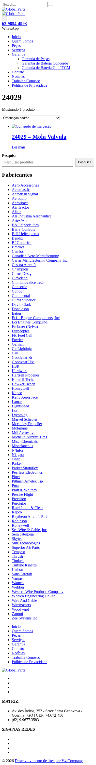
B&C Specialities (25, 225)
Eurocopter (20, 331)
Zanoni (17, 614)
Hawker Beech (23, 384)
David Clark (21, 304)
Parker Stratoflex (25, 468)
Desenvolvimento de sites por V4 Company (49, 761)
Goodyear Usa (23, 362)
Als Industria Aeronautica (31, 216)
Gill (15, 353)
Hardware (19, 371)
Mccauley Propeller (27, 424)
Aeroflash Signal (25, 194)
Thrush (17, 556)
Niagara (18, 455)
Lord (15, 410)
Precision (19, 499)
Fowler (17, 340)
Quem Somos (22, 41)
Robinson (19, 521)
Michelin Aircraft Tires (29, 437)
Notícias (18, 76)
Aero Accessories (25, 185)
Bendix (17, 238)
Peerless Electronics (27, 472)
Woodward (20, 609)
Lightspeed (20, 406)
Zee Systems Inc (24, 618)
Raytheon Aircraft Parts (30, 516)
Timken (18, 561)
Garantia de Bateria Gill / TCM (46, 68)
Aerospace (20, 203)
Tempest (18, 552)
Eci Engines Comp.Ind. (30, 322)
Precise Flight (22, 494)
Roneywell (20, 525)
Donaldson (20, 309)
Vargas (17, 578)
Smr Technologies (26, 543)
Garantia (18, 54)
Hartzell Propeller (25, 375)
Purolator (19, 503)
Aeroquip (19, 198)
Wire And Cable (24, 600)
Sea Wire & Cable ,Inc (29, 530)
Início (16, 37)
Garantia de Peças (35, 59)
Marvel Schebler (24, 419)
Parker (17, 463)
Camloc (18, 251)
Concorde (19, 287)
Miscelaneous (22, 446)
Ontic (16, 459)
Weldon (18, 587)
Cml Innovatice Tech (28, 282)
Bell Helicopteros (25, 234)
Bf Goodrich (22, 243)
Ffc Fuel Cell (22, 335)
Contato (18, 72)
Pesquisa (84, 162)
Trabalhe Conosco (26, 81)
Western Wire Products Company (38, 592)
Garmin (18, 344)
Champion (20, 269)
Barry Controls (23, 229)
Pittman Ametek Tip (27, 481)
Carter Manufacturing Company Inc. (40, 260)
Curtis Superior (23, 300)
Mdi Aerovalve (23, 432)
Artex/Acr (20, 220)
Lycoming (20, 415)
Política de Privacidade (29, 85)
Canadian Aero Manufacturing (35, 256)
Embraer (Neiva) (25, 326)
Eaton (16, 313)
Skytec (17, 539)
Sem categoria (23, 534)
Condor (18, 291)
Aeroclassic (21, 190)
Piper (16, 477)
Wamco (18, 583)
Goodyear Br (22, 357)
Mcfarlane (20, 428)
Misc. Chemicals (25, 441)
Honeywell (20, 388)
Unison (17, 569)
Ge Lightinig (22, 349)
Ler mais (18, 147)
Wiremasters (21, 605)
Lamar (17, 402)
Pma (15, 485)
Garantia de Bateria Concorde (45, 63)
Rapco (17, 512)
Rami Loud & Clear (27, 508)
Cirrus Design (22, 273)
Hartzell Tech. (23, 379)
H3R (15, 366)
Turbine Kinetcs (24, 565)
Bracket (18, 247)
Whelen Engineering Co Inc (33, 596)
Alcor (16, 212)
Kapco (17, 393)
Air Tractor (20, 207)
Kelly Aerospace (25, 397)
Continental (21, 296)
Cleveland (20, 278)
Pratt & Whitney (24, 490)
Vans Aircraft (22, 574)
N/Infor (17, 450)
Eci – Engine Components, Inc (36, 318)
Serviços (18, 50)
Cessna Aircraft (24, 265)
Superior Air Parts (26, 547)
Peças (16, 45)
